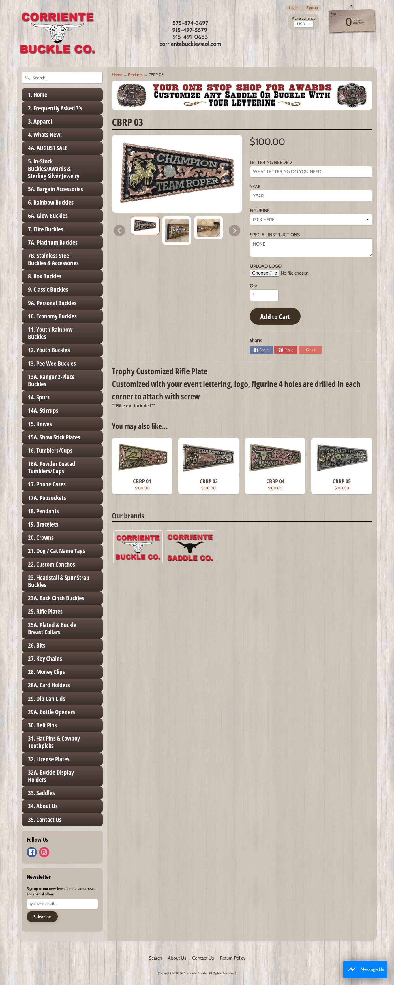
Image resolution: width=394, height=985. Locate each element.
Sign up (312, 8)
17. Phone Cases (47, 484)
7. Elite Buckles (45, 229)
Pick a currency (303, 18)
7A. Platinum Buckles (53, 242)
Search (155, 958)
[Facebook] (32, 852)
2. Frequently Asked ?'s (55, 108)
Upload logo (266, 266)
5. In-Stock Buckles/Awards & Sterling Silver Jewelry (53, 168)
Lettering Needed (271, 162)
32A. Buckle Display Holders (51, 776)
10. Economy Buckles (52, 316)
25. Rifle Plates (45, 611)
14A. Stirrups (43, 410)
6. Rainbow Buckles (51, 202)
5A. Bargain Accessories (55, 189)
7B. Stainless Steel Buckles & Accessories (53, 259)
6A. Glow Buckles (48, 216)
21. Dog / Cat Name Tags (56, 551)
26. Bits (36, 645)
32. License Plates (49, 759)
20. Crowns (41, 537)
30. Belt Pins (42, 725)
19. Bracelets (43, 524)
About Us (177, 958)
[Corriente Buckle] (58, 33)
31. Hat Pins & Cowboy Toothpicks (54, 742)
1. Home (37, 94)
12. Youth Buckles (49, 350)
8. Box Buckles (44, 276)
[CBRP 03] (145, 225)
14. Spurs (39, 397)
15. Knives (40, 424)
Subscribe (42, 917)
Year (255, 186)
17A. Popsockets (47, 498)
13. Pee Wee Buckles (52, 363)
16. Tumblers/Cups (50, 450)
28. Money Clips (46, 672)
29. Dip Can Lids (46, 699)
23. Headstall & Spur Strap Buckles (58, 581)
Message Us (372, 969)
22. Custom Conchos (51, 564)
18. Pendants (43, 511)
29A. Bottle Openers (51, 712)
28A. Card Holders (49, 685)
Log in (293, 8)
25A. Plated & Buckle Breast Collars (52, 628)
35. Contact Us (44, 820)
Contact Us (203, 958)
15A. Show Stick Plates (54, 437)
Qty (253, 285)
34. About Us (43, 806)
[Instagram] (44, 852)
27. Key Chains (45, 658)
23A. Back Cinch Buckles (56, 598)
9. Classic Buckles (48, 289)
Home (117, 74)
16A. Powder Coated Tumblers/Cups (51, 467)
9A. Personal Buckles (52, 303)
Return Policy (232, 958)
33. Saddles (41, 793)
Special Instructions (275, 234)
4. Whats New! (45, 135)
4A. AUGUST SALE (47, 148)
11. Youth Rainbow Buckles (50, 333)
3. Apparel (40, 121)
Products (135, 74)
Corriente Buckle (195, 973)
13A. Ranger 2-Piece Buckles (51, 380)
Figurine (260, 210)
